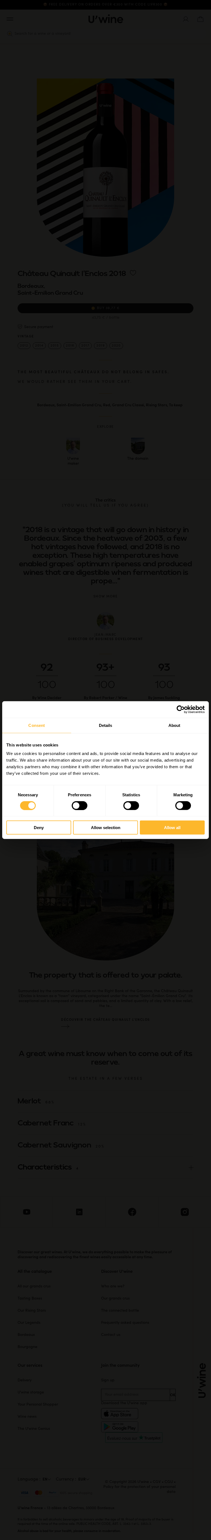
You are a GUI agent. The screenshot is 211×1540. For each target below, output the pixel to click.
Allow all (172, 827)
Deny (39, 827)
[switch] (79, 805)
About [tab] (174, 725)
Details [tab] (105, 725)
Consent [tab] (36, 725)
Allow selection (105, 827)
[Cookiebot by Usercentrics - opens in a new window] (181, 709)
